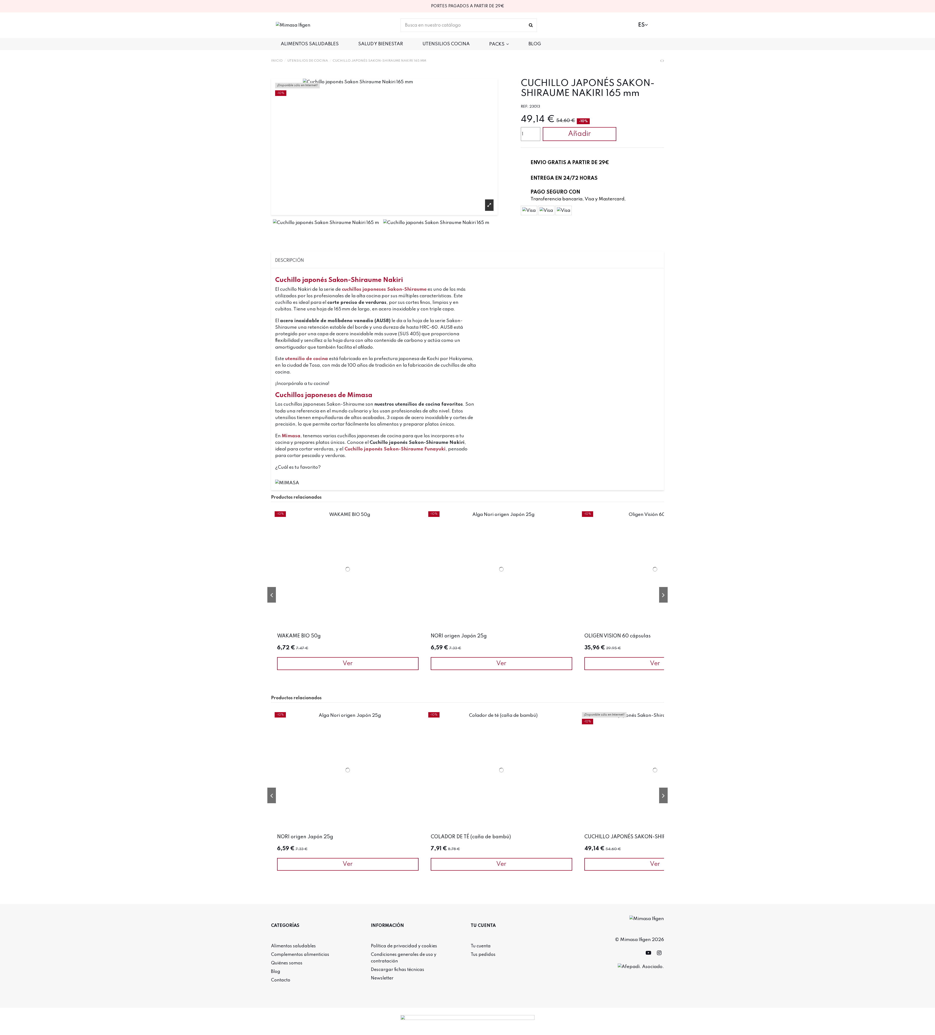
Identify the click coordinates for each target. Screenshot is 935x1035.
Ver (348, 664)
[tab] (467, 260)
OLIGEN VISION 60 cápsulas (617, 636)
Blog (275, 972)
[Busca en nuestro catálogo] (531, 25)
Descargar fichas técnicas (397, 970)
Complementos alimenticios (300, 954)
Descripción (289, 260)
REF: (524, 107)
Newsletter (382, 978)
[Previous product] (661, 60)
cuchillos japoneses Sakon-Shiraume (384, 289)
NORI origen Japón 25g (459, 636)
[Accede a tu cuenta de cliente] (628, 25)
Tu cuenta (481, 946)
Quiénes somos (286, 963)
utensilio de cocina (306, 358)
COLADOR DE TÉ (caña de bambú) (471, 837)
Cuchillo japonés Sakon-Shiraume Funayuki (395, 449)
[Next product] (663, 60)
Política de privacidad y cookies (404, 946)
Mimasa (291, 436)
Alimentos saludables (293, 946)
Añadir (579, 134)
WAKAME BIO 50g (299, 636)
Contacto (280, 980)
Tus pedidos (483, 954)
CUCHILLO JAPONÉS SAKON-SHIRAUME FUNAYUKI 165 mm (655, 837)
